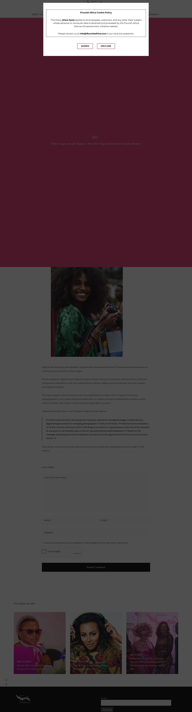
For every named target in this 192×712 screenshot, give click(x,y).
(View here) (68, 20)
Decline (106, 46)
